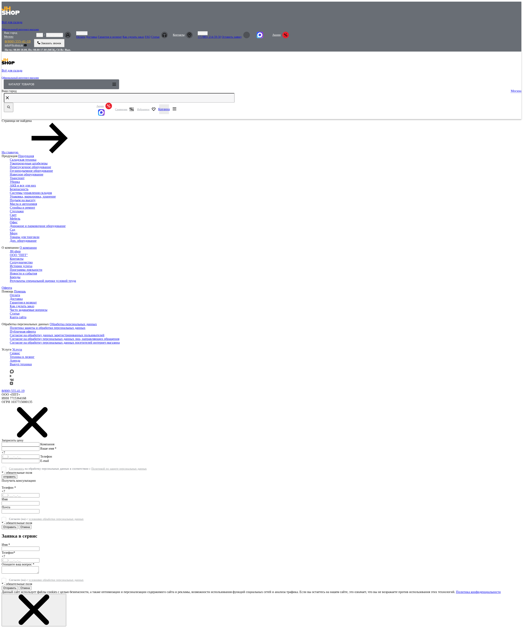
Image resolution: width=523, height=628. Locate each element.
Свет (13, 215)
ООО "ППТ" (19, 255)
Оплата (80, 36)
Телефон (46, 456)
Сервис (203, 33)
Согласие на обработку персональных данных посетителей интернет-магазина (65, 342)
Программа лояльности (26, 269)
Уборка (15, 181)
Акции (276, 34)
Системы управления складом (31, 193)
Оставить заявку (232, 36)
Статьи (155, 36)
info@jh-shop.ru (14, 45)
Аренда (15, 360)
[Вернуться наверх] (10, 612)
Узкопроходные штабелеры (29, 163)
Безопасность (19, 189)
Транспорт (17, 178)
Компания (47, 444)
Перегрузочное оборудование (30, 167)
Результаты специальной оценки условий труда (43, 280)
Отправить (9, 527)
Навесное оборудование (26, 174)
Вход (39, 34)
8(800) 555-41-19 (18, 41)
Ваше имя (48, 448)
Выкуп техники (21, 364)
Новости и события (23, 273)
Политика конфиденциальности (478, 592)
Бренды (15, 277)
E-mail (44, 461)
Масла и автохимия (23, 204)
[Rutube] (11, 376)
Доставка (91, 36)
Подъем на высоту (23, 200)
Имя (5, 499)
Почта (6, 507)
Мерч (13, 233)
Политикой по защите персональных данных (119, 468)
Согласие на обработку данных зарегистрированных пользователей (57, 335)
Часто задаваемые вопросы (28, 310)
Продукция (26, 156)
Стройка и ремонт (22, 207)
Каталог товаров (21, 84)
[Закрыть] (34, 610)
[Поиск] (8, 107)
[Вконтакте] (12, 380)
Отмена (25, 527)
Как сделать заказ (133, 36)
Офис (14, 222)
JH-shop (15, 251)
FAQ (147, 36)
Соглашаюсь (16, 468)
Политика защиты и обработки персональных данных (47, 328)
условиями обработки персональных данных (56, 519)
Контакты (178, 34)
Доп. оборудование (23, 240)
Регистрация (54, 34)
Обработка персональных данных (73, 324)
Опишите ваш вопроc (18, 564)
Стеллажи (17, 211)
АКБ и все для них (23, 185)
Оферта (7, 287)
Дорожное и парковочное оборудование (38, 226)
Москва (8, 36)
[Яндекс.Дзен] (11, 384)
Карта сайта (18, 317)
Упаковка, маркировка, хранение (33, 196)
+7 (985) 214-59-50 (209, 36)
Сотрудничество (21, 262)
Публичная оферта (23, 331)
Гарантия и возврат (110, 36)
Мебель (15, 218)
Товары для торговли (24, 237)
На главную (10, 152)
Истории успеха (21, 266)
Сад (12, 229)
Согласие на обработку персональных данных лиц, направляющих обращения (64, 339)
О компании (28, 247)
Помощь (81, 33)
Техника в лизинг (22, 357)
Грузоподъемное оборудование (31, 170)
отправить (9, 476)
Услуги (17, 349)
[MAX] (104, 112)
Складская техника (23, 159)
